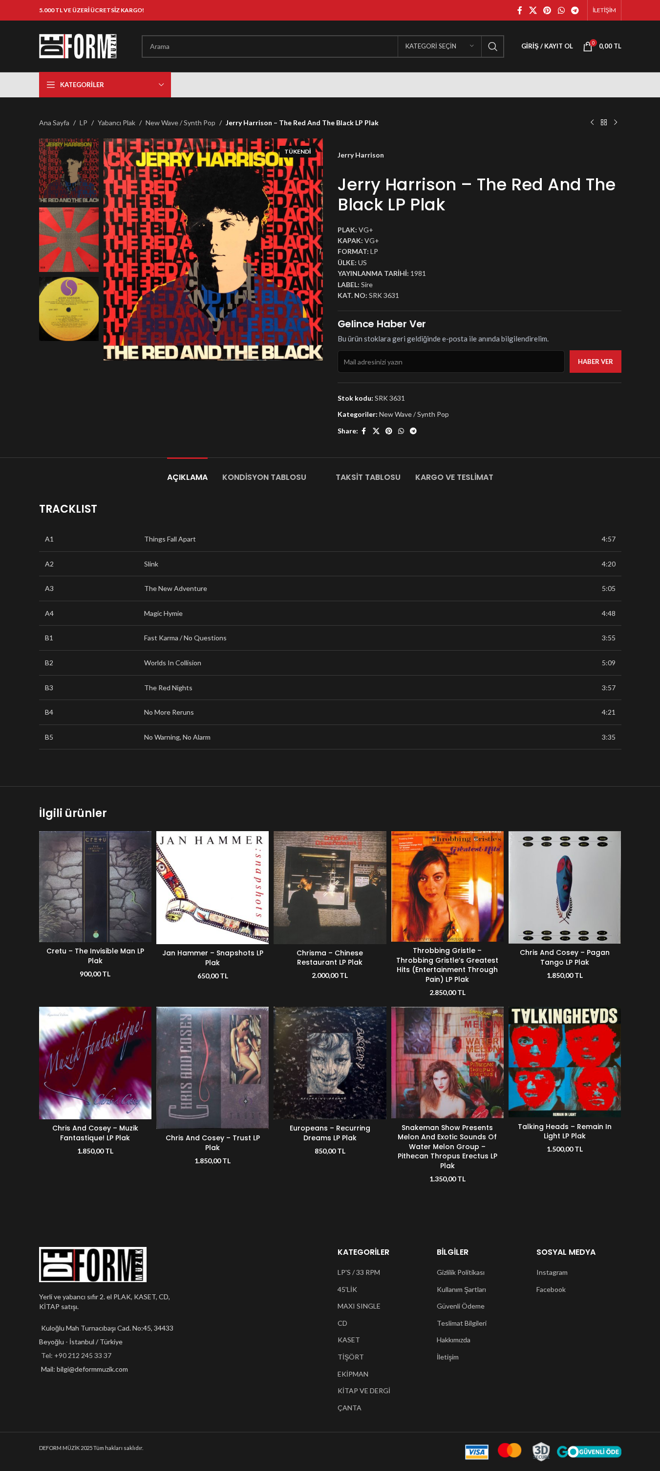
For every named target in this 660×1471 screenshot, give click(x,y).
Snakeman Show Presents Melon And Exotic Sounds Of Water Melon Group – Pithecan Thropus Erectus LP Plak (447, 1147)
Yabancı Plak (116, 122)
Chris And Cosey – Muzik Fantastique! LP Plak (95, 1133)
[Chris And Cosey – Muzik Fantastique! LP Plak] (95, 1063)
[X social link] (533, 10)
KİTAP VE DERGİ (364, 1390)
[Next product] (615, 123)
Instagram (552, 1272)
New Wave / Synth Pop (180, 122)
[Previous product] (592, 123)
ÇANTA (350, 1407)
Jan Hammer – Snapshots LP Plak (212, 958)
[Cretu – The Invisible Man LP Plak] (95, 886)
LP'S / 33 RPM (359, 1272)
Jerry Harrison (361, 155)
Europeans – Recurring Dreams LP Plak (330, 1133)
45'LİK (347, 1289)
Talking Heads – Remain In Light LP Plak (565, 1131)
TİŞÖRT (351, 1357)
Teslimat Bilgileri (462, 1323)
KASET (349, 1339)
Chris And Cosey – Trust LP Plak (213, 1143)
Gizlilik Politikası (461, 1272)
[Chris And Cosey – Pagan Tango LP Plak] (565, 887)
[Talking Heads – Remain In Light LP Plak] (565, 1062)
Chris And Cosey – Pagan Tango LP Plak (565, 957)
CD (342, 1323)
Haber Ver (595, 361)
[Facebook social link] (520, 10)
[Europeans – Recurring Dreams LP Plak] (330, 1063)
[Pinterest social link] (547, 10)
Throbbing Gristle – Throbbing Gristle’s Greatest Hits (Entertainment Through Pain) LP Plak (447, 965)
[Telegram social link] (575, 10)
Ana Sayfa (54, 122)
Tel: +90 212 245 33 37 (76, 1355)
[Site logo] (78, 45)
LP (83, 122)
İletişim (448, 1357)
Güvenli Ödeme (461, 1306)
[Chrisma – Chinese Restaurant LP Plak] (330, 887)
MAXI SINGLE (359, 1306)
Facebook (551, 1289)
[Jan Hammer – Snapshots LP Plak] (212, 887)
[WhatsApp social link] (561, 10)
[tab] (187, 472)
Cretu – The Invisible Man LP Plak (95, 956)
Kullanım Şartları (461, 1289)
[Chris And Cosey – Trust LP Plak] (212, 1068)
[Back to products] (604, 123)
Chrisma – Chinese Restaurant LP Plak (330, 958)
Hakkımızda (453, 1339)
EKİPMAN (353, 1374)
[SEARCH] (493, 46)
